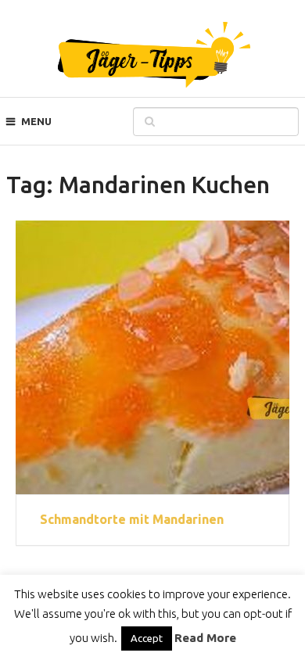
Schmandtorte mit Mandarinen (132, 519)
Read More (205, 637)
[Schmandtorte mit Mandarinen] (152, 357)
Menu (36, 121)
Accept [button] (147, 638)
